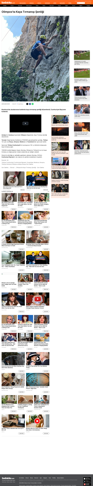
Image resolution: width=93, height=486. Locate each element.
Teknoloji (20, 5)
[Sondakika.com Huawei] (87, 484)
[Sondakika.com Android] (87, 481)
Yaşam (59, 5)
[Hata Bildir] (74, 485)
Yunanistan (30, 142)
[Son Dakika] (8, 3)
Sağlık (66, 5)
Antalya (4, 135)
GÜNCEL (32, 3)
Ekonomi (36, 477)
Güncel (27, 477)
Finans (12, 5)
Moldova (22, 142)
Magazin (45, 477)
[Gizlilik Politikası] (29, 485)
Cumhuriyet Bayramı (8, 157)
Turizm (73, 5)
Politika (4, 5)
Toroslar (4, 140)
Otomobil (52, 5)
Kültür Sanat (29, 5)
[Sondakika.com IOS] (87, 478)
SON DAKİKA (23, 3)
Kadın (37, 5)
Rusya (11, 142)
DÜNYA (39, 3)
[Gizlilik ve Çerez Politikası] (38, 485)
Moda (44, 5)
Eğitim (81, 5)
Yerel (50, 477)
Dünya (31, 477)
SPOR (54, 3)
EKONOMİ (47, 3)
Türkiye (45, 140)
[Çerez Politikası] (47, 485)
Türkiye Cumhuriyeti (14, 145)
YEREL (70, 3)
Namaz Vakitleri (60, 477)
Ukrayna (16, 142)
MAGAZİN (62, 3)
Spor (41, 477)
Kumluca (11, 135)
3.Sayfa (88, 5)
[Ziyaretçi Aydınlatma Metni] (66, 485)
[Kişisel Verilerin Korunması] (55, 485)
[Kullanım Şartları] (22, 485)
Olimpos (23, 135)
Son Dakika (21, 477)
